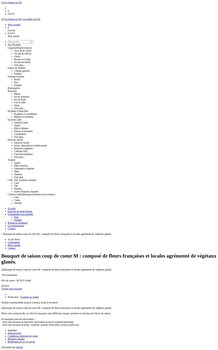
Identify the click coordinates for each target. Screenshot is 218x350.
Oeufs (17, 56)
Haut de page (14, 333)
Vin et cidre (20, 102)
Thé (16, 185)
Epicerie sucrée (15, 139)
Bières (17, 93)
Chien (17, 200)
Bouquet (27, 194)
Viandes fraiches (16, 76)
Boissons (12, 91)
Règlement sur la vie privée (21, 341)
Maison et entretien (23, 116)
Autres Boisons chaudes (26, 191)
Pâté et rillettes (21, 128)
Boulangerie (14, 88)
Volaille (18, 85)
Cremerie (27, 47)
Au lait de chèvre (22, 53)
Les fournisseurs (16, 225)
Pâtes (16, 171)
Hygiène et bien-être (18, 111)
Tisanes (18, 188)
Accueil (11, 208)
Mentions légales (16, 339)
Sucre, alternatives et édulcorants (30, 145)
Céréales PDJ (21, 151)
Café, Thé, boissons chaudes (22, 180)
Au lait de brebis (22, 62)
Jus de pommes (21, 96)
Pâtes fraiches (21, 165)
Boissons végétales (23, 148)
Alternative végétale (24, 168)
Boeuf (17, 79)
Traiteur (11, 160)
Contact (11, 228)
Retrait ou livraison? (18, 222)
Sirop (16, 105)
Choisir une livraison (11, 288)
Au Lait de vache (22, 50)
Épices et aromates (23, 131)
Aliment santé (21, 122)
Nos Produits (14, 45)
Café (16, 183)
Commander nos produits (20, 214)
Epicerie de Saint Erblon (20, 211)
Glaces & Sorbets (16, 68)
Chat (16, 197)
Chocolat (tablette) (23, 154)
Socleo (19, 347)
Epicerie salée (15, 119)
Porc (16, 82)
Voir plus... (19, 65)
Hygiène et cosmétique (25, 114)
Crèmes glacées (22, 70)
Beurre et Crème (22, 59)
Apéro (17, 125)
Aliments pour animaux (43, 194)
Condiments (20, 134)
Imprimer (12, 330)
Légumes (12, 47)
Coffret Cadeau (15, 194)
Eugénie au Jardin (30, 297)
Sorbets (18, 73)
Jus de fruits (20, 99)
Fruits (20, 47)
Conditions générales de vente (23, 336)
